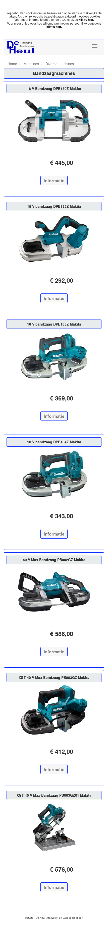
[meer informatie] (54, 121)
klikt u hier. (86, 19)
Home (12, 63)
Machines (31, 63)
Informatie (54, 180)
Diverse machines (59, 63)
